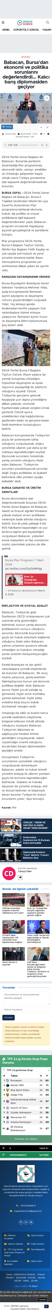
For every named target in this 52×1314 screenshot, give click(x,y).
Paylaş (9, 127)
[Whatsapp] (26, 1222)
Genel (9, 1275)
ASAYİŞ (41, 1278)
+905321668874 (28, 1206)
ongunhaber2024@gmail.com (28, 1211)
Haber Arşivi (36, 1261)
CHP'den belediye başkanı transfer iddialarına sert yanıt (13, 910)
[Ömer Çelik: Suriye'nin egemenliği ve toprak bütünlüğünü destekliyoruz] (38, 927)
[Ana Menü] (3, 22)
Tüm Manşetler (38, 1249)
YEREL (26, 1281)
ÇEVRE (34, 1281)
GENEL (6, 30)
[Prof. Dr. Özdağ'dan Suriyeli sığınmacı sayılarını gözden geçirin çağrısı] (38, 900)
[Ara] (47, 22)
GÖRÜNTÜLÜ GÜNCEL (26, 30)
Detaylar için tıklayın (26, 1139)
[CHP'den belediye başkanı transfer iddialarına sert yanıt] (13, 900)
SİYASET (26, 57)
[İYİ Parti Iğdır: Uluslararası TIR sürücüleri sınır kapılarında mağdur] (13, 927)
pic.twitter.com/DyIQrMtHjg (23, 568)
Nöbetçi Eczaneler (10, 1237)
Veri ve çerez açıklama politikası (18, 1299)
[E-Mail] (20, 877)
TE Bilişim (33, 1286)
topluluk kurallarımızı (29, 1027)
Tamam (42, 1299)
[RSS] (31, 1222)
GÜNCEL (32, 1278)
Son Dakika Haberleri (11, 1262)
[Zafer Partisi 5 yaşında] (13, 954)
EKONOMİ (21, 1278)
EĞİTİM (17, 1281)
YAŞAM (46, 30)
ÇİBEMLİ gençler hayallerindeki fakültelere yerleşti (24, 1309)
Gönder (8, 1017)
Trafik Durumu (37, 1244)
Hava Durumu (37, 1235)
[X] (21, 1222)
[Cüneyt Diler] (9, 873)
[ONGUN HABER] (24, 22)
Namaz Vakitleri (15, 1244)
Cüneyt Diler (10, 134)
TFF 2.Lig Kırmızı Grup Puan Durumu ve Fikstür (14, 1252)
